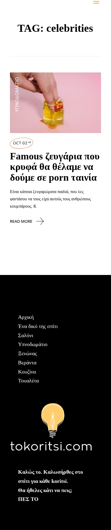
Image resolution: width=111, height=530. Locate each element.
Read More (21, 221)
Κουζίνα (27, 372)
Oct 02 (22, 142)
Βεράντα (27, 362)
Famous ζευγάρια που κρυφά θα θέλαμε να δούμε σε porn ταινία (55, 167)
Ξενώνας (27, 353)
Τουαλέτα (28, 380)
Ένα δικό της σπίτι (38, 326)
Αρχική (26, 317)
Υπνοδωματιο (17, 94)
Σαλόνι (25, 335)
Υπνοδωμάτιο (32, 344)
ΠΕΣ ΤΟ (28, 499)
